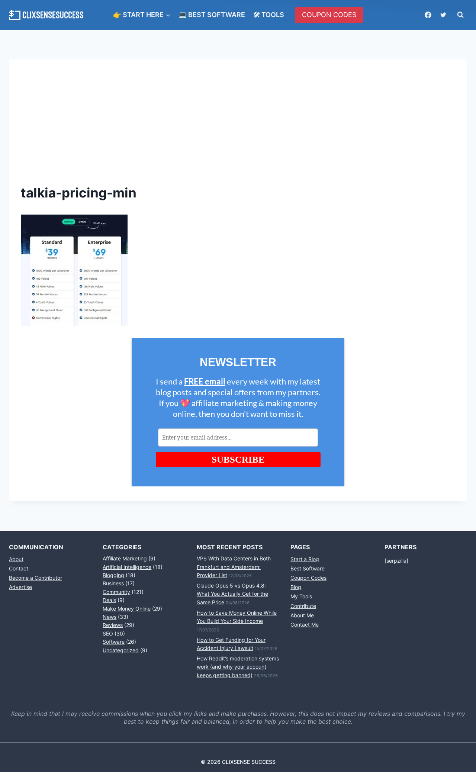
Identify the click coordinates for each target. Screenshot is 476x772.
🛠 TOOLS (268, 15)
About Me (302, 615)
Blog (295, 587)
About (16, 559)
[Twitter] (443, 15)
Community (116, 592)
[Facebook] (428, 15)
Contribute (303, 606)
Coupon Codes (308, 578)
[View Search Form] (460, 15)
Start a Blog (304, 559)
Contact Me (304, 624)
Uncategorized (121, 650)
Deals (109, 600)
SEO (108, 633)
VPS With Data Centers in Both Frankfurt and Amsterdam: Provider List (234, 566)
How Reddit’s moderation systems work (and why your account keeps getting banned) (238, 666)
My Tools (301, 596)
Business (113, 583)
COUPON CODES (329, 15)
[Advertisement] (238, 127)
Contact (18, 568)
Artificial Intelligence (127, 567)
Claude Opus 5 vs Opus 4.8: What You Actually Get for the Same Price (232, 593)
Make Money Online (127, 608)
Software (114, 641)
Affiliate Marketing (125, 558)
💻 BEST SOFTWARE (211, 15)
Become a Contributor (35, 578)
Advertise (20, 587)
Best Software (307, 568)
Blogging (113, 575)
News (109, 617)
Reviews (113, 625)
